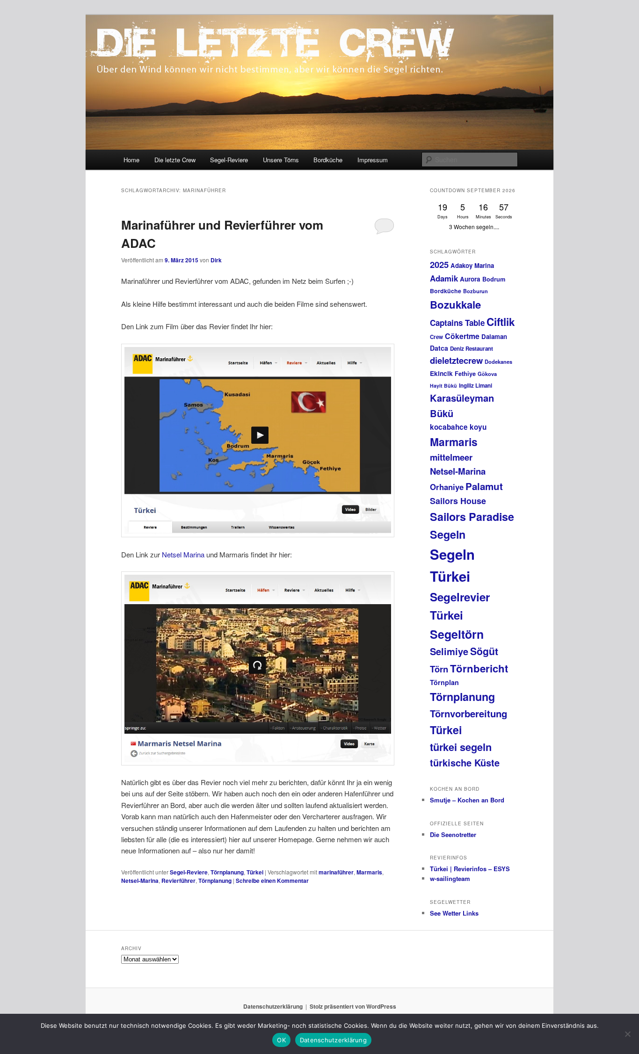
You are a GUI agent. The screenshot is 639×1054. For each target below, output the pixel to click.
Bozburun (475, 291)
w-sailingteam (450, 878)
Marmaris (369, 872)
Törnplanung (227, 872)
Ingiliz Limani (475, 386)
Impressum (372, 159)
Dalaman (494, 336)
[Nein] (627, 1034)
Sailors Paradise (472, 516)
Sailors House (458, 501)
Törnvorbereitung (468, 713)
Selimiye (449, 651)
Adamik (444, 278)
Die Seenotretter (453, 834)
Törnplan (444, 682)
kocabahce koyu (458, 427)
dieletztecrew (456, 360)
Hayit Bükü (443, 385)
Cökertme (462, 336)
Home (131, 159)
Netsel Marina (183, 554)
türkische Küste (465, 762)
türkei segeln (461, 746)
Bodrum (493, 279)
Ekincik (441, 373)
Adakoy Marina (472, 265)
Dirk (216, 260)
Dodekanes (498, 361)
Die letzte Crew (175, 159)
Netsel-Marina (140, 880)
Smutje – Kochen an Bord (467, 799)
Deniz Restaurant (471, 349)
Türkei (255, 872)
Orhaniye (447, 486)
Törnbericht (479, 668)
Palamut (484, 486)
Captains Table (457, 322)
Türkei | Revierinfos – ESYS (470, 868)
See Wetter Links (454, 913)
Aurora (470, 278)
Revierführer (178, 880)
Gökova (487, 373)
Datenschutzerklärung (273, 1006)
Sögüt (484, 651)
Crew (436, 337)
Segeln (447, 534)
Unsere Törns (281, 159)
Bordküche (327, 159)
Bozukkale (455, 304)
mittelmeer (451, 457)
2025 (439, 264)
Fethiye (465, 373)
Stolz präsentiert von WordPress (353, 1006)
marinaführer (336, 872)
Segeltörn (457, 634)
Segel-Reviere (229, 159)
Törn (439, 669)
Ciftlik (501, 321)
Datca (439, 348)
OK (281, 1040)
